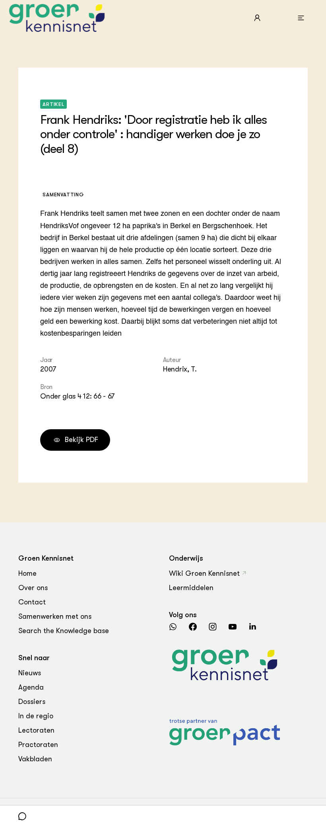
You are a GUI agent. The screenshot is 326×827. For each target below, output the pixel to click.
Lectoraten (36, 730)
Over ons (33, 588)
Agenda (31, 687)
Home (27, 573)
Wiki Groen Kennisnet (204, 573)
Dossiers (31, 702)
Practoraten (38, 745)
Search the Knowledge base (63, 631)
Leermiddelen (191, 588)
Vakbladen (35, 759)
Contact (32, 602)
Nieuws (29, 673)
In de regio (35, 716)
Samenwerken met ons (54, 616)
